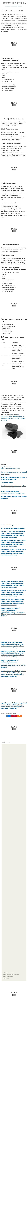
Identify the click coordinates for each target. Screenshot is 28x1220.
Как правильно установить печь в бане (13, 528)
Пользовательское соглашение (13, 974)
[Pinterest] (14, 716)
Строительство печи (7, 482)
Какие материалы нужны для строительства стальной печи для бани (12, 492)
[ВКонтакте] (8, 716)
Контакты (4, 974)
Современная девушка (14, 3)
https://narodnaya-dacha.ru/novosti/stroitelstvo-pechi (10, 468)
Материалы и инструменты (9, 525)
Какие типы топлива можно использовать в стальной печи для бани (14, 478)
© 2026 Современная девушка (8, 972)
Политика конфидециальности (8, 976)
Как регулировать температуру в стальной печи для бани (14, 473)
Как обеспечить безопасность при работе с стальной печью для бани (13, 487)
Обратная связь (6, 978)
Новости (14, 6)
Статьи (20, 6)
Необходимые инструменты (10, 713)
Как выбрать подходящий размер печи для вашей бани (14, 497)
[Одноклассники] (19, 716)
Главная (7, 6)
